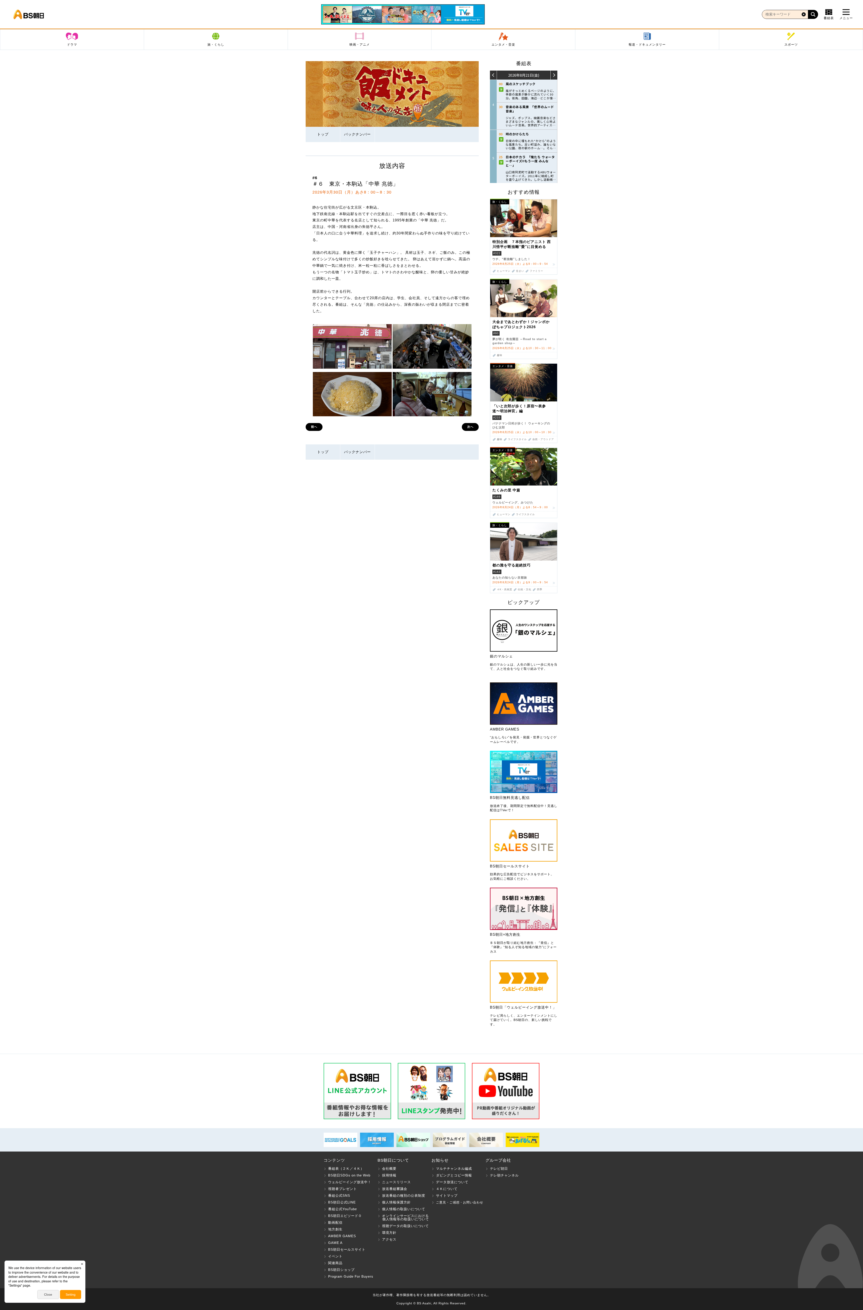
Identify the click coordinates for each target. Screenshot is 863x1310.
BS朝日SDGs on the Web (349, 1175)
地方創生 (335, 1229)
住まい (520, 271)
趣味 (499, 355)
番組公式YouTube (342, 1209)
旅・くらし (215, 44)
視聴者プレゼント (342, 1189)
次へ (470, 426)
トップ (323, 134)
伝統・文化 (524, 589)
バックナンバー (357, 134)
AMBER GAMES (342, 1236)
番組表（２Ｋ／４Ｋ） (346, 1168)
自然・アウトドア (543, 439)
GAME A (335, 1243)
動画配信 (335, 1222)
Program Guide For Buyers (350, 1276)
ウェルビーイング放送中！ (349, 1182)
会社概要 (389, 1168)
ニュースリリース (396, 1182)
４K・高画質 (504, 589)
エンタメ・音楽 (503, 44)
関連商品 (335, 1263)
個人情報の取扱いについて (403, 1209)
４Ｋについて (447, 1189)
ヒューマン (503, 271)
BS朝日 (28, 14)
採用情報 (389, 1175)
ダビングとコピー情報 (454, 1175)
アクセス (389, 1239)
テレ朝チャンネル (504, 1175)
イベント (335, 1256)
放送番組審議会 (394, 1189)
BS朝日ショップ (341, 1270)
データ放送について (452, 1182)
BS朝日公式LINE (342, 1202)
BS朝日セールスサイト (346, 1249)
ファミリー (536, 271)
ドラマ (72, 44)
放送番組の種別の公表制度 (403, 1195)
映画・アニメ (359, 44)
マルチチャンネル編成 (454, 1168)
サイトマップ (447, 1195)
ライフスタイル (517, 439)
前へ (314, 426)
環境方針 (389, 1232)
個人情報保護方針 (396, 1202)
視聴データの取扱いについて (405, 1226)
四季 (539, 589)
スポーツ (791, 44)
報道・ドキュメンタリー (647, 44)
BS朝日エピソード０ (345, 1216)
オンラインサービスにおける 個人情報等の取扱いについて (403, 1217)
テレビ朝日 (499, 1168)
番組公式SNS (339, 1195)
